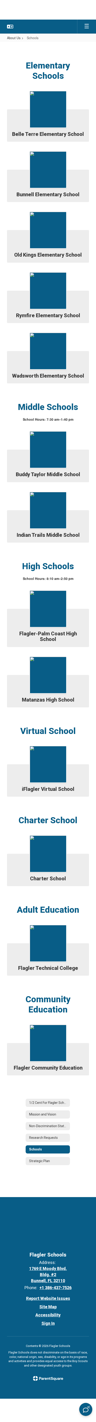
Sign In (48, 1323)
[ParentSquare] (48, 1378)
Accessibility (48, 1314)
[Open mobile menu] (86, 27)
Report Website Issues (48, 1298)
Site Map (48, 1306)
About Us (14, 37)
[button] (10, 27)
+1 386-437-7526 (55, 1287)
